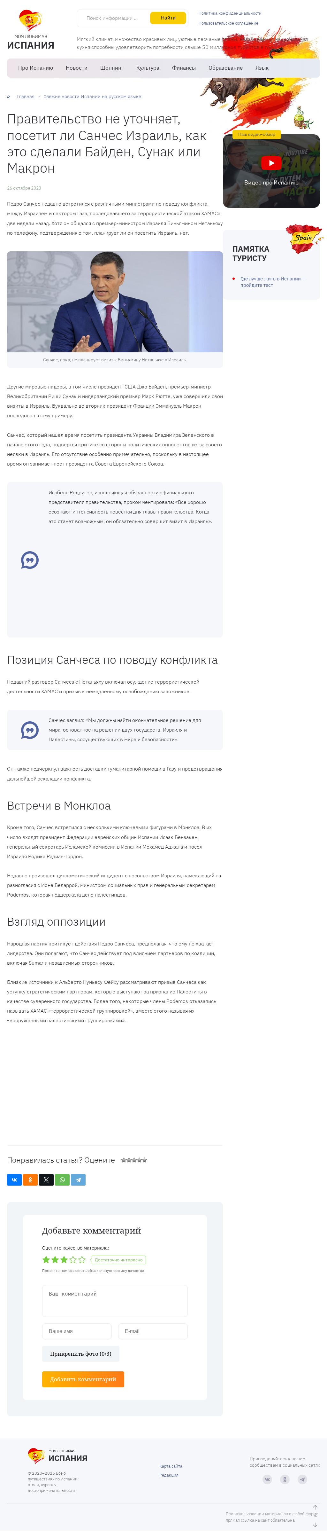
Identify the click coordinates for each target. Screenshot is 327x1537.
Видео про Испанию (271, 182)
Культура (147, 67)
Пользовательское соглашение (228, 23)
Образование (226, 67)
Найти (168, 17)
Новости (76, 67)
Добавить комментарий (83, 1379)
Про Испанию (35, 67)
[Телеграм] (302, 1479)
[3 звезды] (134, 1160)
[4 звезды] (139, 1160)
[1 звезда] (123, 1160)
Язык (262, 67)
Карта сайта (170, 1466)
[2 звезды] (129, 1160)
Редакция (169, 1475)
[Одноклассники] (30, 1180)
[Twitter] (46, 1180)
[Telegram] (78, 1180)
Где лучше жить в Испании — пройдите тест (273, 282)
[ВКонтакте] (14, 1180)
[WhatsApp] (62, 1180)
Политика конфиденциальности (230, 13)
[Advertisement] (131, 580)
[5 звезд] (144, 1160)
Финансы (184, 67)
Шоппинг (112, 67)
